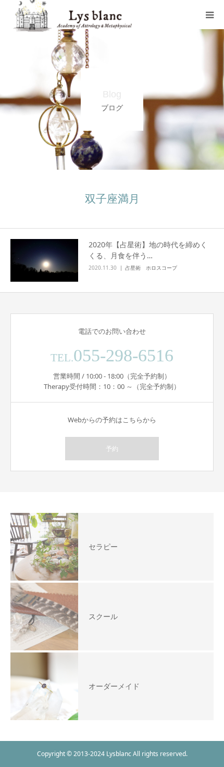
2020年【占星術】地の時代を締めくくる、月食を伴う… (148, 250)
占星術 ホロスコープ (151, 267)
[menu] (209, 14)
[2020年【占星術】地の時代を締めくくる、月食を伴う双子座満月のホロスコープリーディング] (44, 260)
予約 (112, 448)
